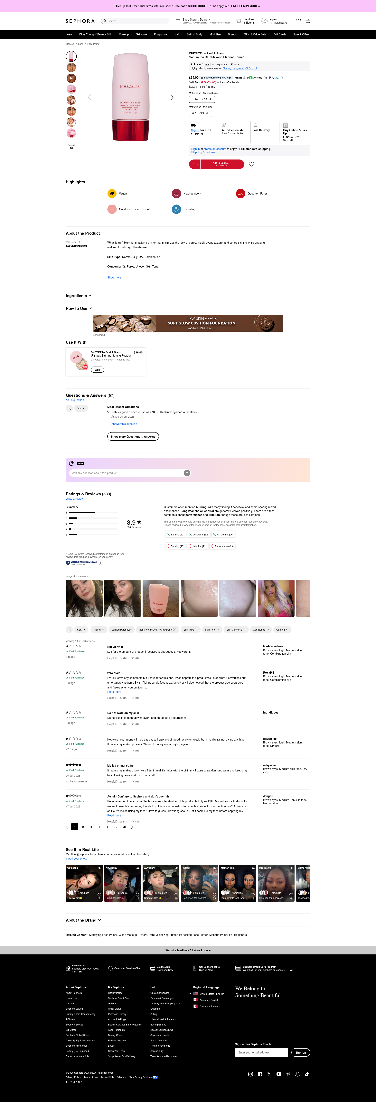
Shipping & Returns (203, 152)
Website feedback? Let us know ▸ (188, 950)
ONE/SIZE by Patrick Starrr (206, 53)
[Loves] (298, 21)
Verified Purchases (122, 629)
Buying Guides (158, 1024)
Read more (114, 692)
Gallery (112, 1003)
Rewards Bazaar (117, 1040)
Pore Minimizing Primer (163, 935)
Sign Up (301, 1052)
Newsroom (71, 998)
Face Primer (93, 43)
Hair (177, 34)
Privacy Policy (73, 1077)
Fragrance (160, 34)
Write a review (74, 498)
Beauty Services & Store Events (125, 1024)
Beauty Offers (115, 1035)
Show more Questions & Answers (133, 436)
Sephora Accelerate (76, 1045)
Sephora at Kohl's (159, 1035)
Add (97, 369)
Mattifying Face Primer (103, 935)
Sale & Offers (301, 34)
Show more (114, 277)
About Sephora (74, 992)
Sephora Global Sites (77, 1035)
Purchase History (117, 1013)
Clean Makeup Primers (133, 935)
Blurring (227, 68)
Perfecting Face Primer (193, 935)
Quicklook (78, 370)
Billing (153, 1013)
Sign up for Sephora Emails (253, 1044)
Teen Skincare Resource (163, 1056)
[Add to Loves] (251, 164)
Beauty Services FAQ (161, 1029)
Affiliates (70, 1019)
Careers (70, 1003)
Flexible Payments (160, 1045)
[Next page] (132, 826)
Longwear (238, 68)
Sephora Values (74, 1008)
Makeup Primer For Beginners (228, 935)
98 (124, 827)
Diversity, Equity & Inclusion (80, 1040)
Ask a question (220, 64)
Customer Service (159, 992)
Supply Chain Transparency (80, 1013)
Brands (232, 34)
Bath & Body (194, 34)
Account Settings (117, 1019)
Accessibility (157, 1050)
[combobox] (135, 21)
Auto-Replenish (116, 1029)
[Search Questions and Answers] (69, 408)
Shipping (155, 1008)
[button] (245, 78)
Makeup (124, 34)
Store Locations (158, 1040)
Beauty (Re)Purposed (77, 1050)
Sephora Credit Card (119, 998)
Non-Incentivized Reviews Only (155, 629)
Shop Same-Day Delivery (121, 1056)
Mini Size (215, 34)
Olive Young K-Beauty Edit (95, 34)
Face (80, 43)
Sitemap (121, 1077)
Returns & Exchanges (162, 998)
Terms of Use (91, 1077)
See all (71, 146)
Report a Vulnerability (77, 1056)
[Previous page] (66, 826)
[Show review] (84, 598)
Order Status (114, 1008)
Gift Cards (280, 34)
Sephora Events (74, 1024)
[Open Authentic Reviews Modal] (100, 563)
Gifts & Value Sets (255, 34)
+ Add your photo (76, 858)
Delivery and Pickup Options (165, 1003)
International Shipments (163, 1019)
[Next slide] (171, 97)
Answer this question (124, 424)
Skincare (141, 34)
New (69, 34)
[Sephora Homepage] (80, 21)
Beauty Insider (115, 992)
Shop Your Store (117, 1050)
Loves (111, 1045)
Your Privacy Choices (140, 1077)
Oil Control (251, 68)
